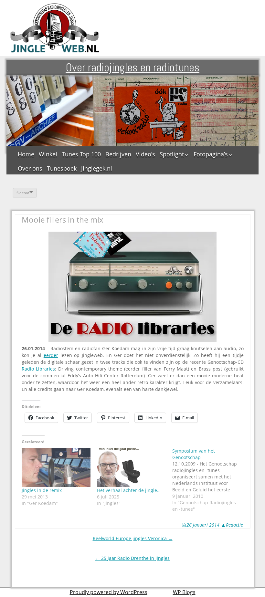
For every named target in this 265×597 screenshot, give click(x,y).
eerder (51, 355)
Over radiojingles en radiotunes (132, 67)
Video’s (145, 154)
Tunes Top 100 (81, 154)
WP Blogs (184, 592)
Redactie (234, 525)
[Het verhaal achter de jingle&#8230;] (131, 467)
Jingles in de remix (42, 490)
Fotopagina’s (211, 154)
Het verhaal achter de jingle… (129, 490)
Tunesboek (62, 168)
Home (26, 154)
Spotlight (172, 154)
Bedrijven (118, 154)
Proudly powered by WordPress (108, 592)
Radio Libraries (38, 369)
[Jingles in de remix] (56, 467)
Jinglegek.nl (96, 168)
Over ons (30, 168)
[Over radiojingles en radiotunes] (54, 28)
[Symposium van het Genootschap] (210, 480)
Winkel (48, 154)
